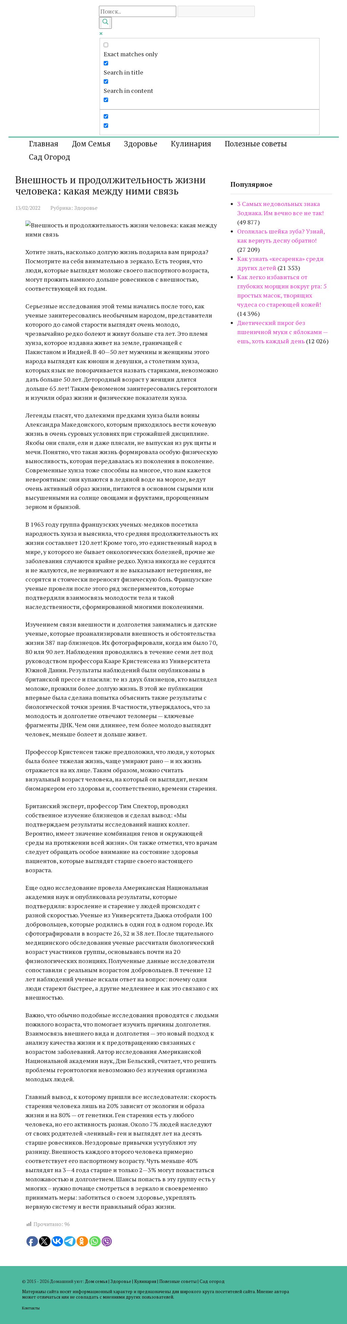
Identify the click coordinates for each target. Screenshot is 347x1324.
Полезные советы (256, 144)
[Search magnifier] (105, 23)
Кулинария (191, 144)
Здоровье (140, 144)
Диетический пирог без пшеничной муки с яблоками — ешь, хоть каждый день (282, 332)
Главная (43, 144)
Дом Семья (91, 144)
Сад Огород (49, 157)
